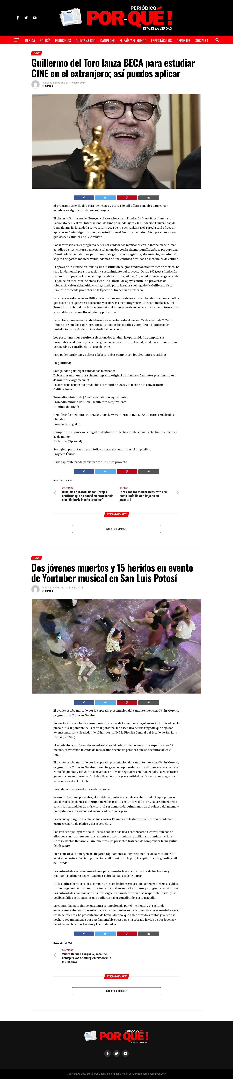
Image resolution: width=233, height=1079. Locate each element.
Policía (45, 40)
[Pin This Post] (127, 197)
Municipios (63, 40)
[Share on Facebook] (84, 197)
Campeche (107, 40)
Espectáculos (161, 40)
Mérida (30, 40)
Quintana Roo (86, 40)
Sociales (201, 40)
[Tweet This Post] (105, 197)
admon (49, 86)
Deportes (184, 40)
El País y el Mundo (133, 40)
